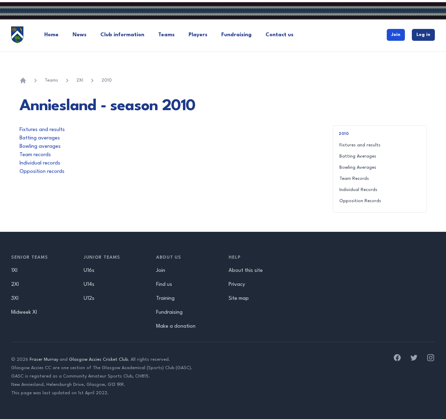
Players (198, 35)
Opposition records (42, 171)
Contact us (279, 35)
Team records (35, 155)
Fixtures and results (42, 129)
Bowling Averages (357, 167)
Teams (166, 35)
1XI (14, 270)
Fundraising (236, 35)
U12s (89, 298)
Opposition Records (360, 201)
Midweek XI (24, 312)
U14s (89, 284)
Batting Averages (357, 156)
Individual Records (358, 190)
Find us (164, 284)
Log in (423, 34)
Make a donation (175, 326)
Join (395, 34)
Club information (122, 35)
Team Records (354, 178)
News (79, 35)
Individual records (40, 163)
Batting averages (40, 138)
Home (51, 35)
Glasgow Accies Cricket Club (98, 359)
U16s (89, 270)
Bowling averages (40, 146)
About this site (246, 270)
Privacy (237, 284)
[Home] (23, 80)
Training (165, 298)
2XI (79, 80)
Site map (239, 298)
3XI (14, 298)
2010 (106, 80)
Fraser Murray (44, 359)
